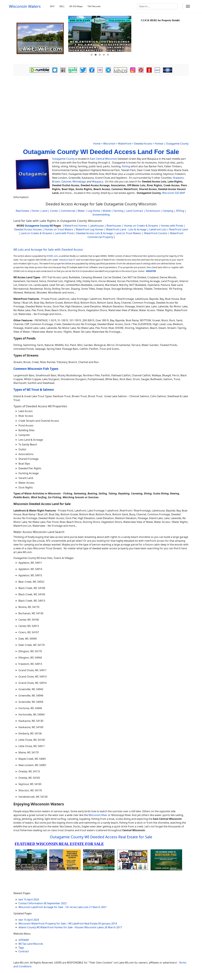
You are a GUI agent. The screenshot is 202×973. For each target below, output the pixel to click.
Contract (23, 951)
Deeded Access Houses (28, 229)
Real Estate (22, 210)
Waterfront (124, 143)
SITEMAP (23, 940)
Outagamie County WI (39, 225)
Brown (56, 181)
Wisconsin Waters (25, 6)
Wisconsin (109, 143)
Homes (159, 143)
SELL (62, 6)
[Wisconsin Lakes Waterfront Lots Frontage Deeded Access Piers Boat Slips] (40, 38)
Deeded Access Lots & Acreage (94, 233)
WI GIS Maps (76, 6)
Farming (118, 210)
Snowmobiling (101, 214)
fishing (126, 166)
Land (44, 210)
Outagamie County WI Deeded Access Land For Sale (101, 151)
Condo (53, 210)
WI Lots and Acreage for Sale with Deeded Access (48, 249)
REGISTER (151, 271)
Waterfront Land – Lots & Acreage (126, 229)
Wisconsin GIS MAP (173, 193)
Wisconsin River (98, 815)
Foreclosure (153, 210)
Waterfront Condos (155, 233)
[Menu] (188, 6)
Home (97, 143)
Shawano (178, 177)
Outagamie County (177, 143)
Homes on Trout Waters (59, 229)
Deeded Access (143, 143)
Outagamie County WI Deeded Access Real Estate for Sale (101, 836)
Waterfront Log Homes (89, 229)
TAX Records (94, 6)
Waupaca (97, 181)
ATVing (180, 210)
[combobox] (157, 6)
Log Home (94, 210)
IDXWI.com (52, 256)
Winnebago (79, 181)
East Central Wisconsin (103, 158)
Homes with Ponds (172, 225)
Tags (21, 947)
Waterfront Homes (75, 225)
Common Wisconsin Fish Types (35, 369)
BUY (52, 6)
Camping (168, 210)
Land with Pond (64, 233)
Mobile (107, 210)
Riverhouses (114, 225)
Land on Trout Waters (128, 233)
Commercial (68, 210)
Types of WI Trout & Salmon (33, 389)
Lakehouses (97, 225)
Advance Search (67, 259)
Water (81, 210)
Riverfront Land (178, 229)
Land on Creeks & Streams (36, 233)
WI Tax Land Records (30, 943)
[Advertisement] (101, 100)
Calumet (66, 181)
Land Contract (134, 210)
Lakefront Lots (157, 229)
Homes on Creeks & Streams (141, 225)
